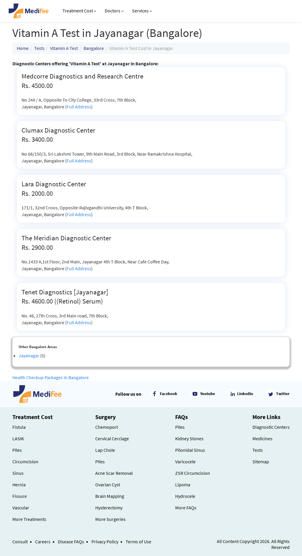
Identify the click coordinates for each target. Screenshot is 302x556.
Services (140, 11)
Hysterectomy (108, 508)
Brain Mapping (109, 496)
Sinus (18, 473)
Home (23, 48)
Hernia (19, 484)
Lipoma (182, 484)
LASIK (18, 438)
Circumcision (25, 461)
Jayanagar (29, 355)
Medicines (262, 438)
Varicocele (185, 461)
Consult (20, 541)
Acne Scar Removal (114, 473)
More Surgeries (110, 519)
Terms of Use (138, 541)
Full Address (79, 107)
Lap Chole (105, 450)
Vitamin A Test (64, 48)
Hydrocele (185, 496)
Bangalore (93, 48)
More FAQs (185, 508)
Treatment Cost (78, 11)
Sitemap (260, 461)
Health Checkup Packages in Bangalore (50, 377)
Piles (17, 450)
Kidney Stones (189, 438)
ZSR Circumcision (192, 473)
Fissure (19, 496)
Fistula (19, 427)
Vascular (20, 508)
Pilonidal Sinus (190, 450)
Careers (42, 541)
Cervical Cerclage (112, 438)
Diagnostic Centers (271, 427)
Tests (39, 48)
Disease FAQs (71, 541)
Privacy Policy (104, 541)
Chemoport (106, 427)
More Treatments (29, 519)
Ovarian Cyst (107, 484)
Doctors (112, 11)
